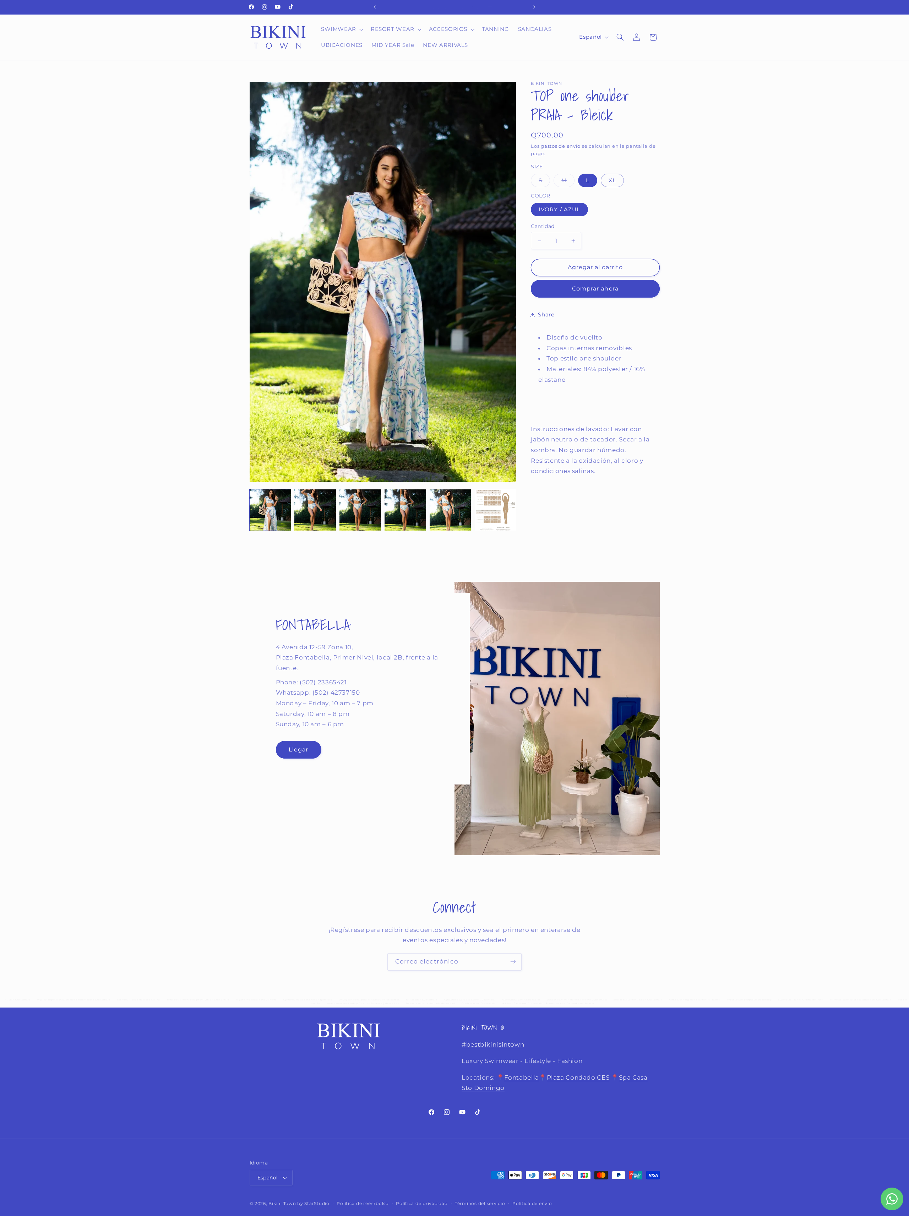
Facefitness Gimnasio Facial (521, 999)
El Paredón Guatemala (421, 999)
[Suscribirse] (513, 962)
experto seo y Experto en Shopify (749, 999)
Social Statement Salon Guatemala (638, 999)
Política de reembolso (362, 1203)
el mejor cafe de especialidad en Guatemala (860, 999)
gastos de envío (561, 146)
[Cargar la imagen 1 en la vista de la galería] (270, 510)
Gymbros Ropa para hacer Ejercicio (307, 999)
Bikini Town (282, 1203)
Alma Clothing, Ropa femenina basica (694, 999)
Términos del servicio (480, 1203)
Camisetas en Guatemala (479, 1003)
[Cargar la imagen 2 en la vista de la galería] (315, 510)
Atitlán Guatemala (18, 999)
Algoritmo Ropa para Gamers (256, 999)
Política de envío (532, 1203)
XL (612, 180)
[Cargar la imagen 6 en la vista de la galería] (495, 510)
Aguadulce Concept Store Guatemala (469, 999)
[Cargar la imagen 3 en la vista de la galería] (360, 510)
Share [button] (546, 314)
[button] (341, 29)
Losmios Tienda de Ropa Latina (138, 999)
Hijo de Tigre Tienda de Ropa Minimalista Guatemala (74, 999)
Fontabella (521, 1077)
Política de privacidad (421, 1203)
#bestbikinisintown (493, 1044)
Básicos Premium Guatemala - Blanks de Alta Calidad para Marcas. (548, 1003)
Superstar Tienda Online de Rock (801, 999)
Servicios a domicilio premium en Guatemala (198, 999)
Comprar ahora (595, 288)
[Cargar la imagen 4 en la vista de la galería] (405, 510)
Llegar (298, 749)
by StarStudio (313, 1203)
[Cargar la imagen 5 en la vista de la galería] (450, 510)
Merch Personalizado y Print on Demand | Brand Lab (363, 1003)
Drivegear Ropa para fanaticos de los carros (369, 999)
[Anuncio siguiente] (534, 7)
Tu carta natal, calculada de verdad (430, 1003)
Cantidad (542, 226)
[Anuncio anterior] (374, 7)
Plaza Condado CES (578, 1077)
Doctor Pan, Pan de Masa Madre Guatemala (577, 999)
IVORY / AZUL (559, 209)
